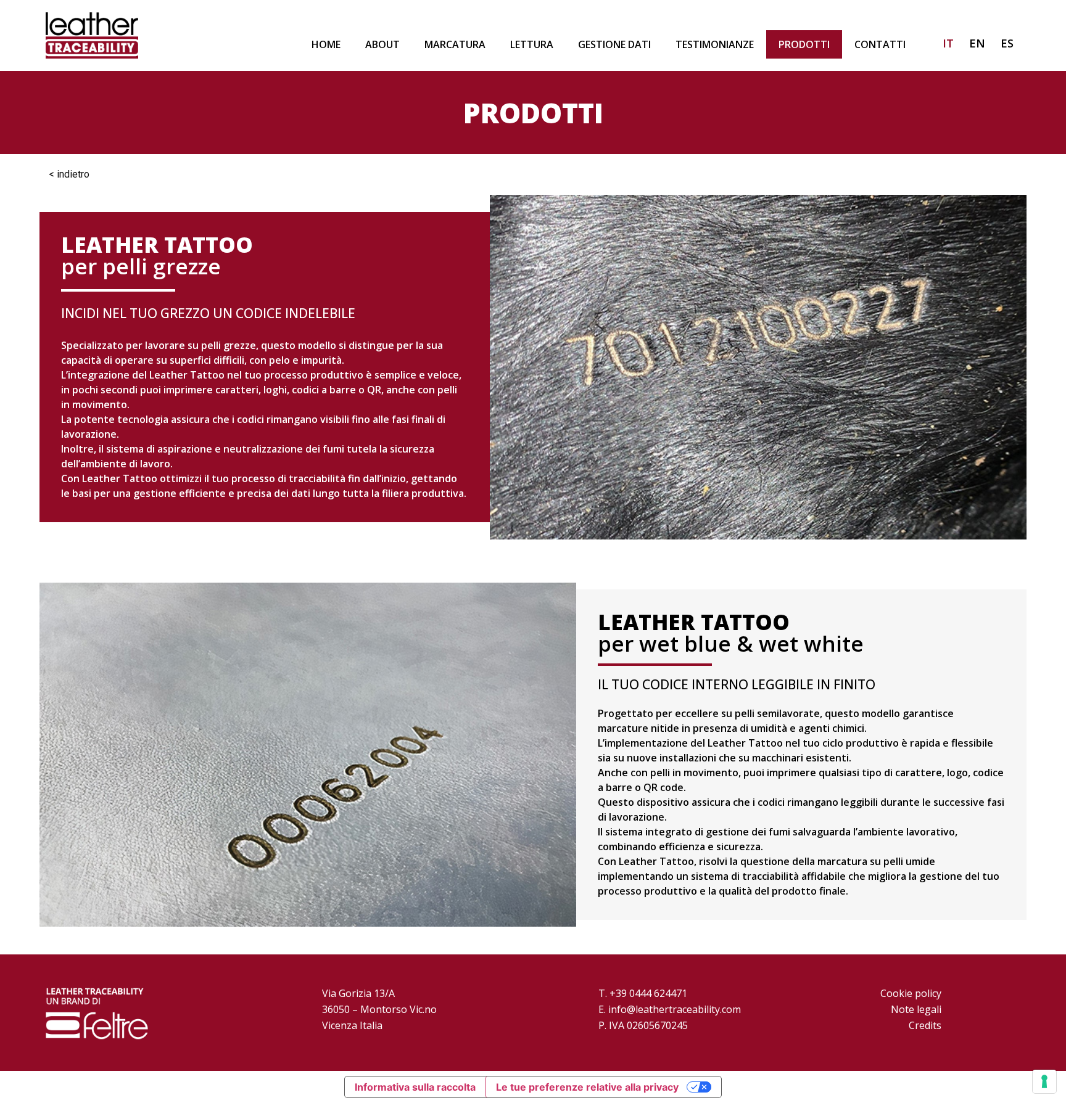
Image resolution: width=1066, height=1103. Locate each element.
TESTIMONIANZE (715, 44)
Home (326, 44)
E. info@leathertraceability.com (669, 1009)
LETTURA (531, 44)
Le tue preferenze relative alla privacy (587, 1087)
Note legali (916, 1009)
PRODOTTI (804, 44)
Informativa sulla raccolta (415, 1087)
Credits (925, 1025)
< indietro (69, 174)
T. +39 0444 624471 (642, 993)
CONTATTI (880, 44)
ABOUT (382, 44)
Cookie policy (910, 993)
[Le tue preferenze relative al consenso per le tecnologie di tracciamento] (1044, 1081)
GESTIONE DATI (614, 44)
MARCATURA (454, 44)
